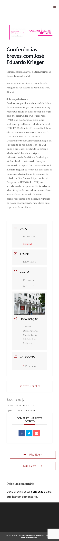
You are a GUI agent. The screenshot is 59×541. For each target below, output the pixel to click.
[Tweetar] (29, 433)
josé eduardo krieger (22, 411)
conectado (38, 491)
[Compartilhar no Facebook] (22, 433)
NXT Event (29, 466)
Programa (30, 366)
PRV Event (35, 454)
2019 (18, 400)
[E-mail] (36, 433)
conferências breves (21, 405)
